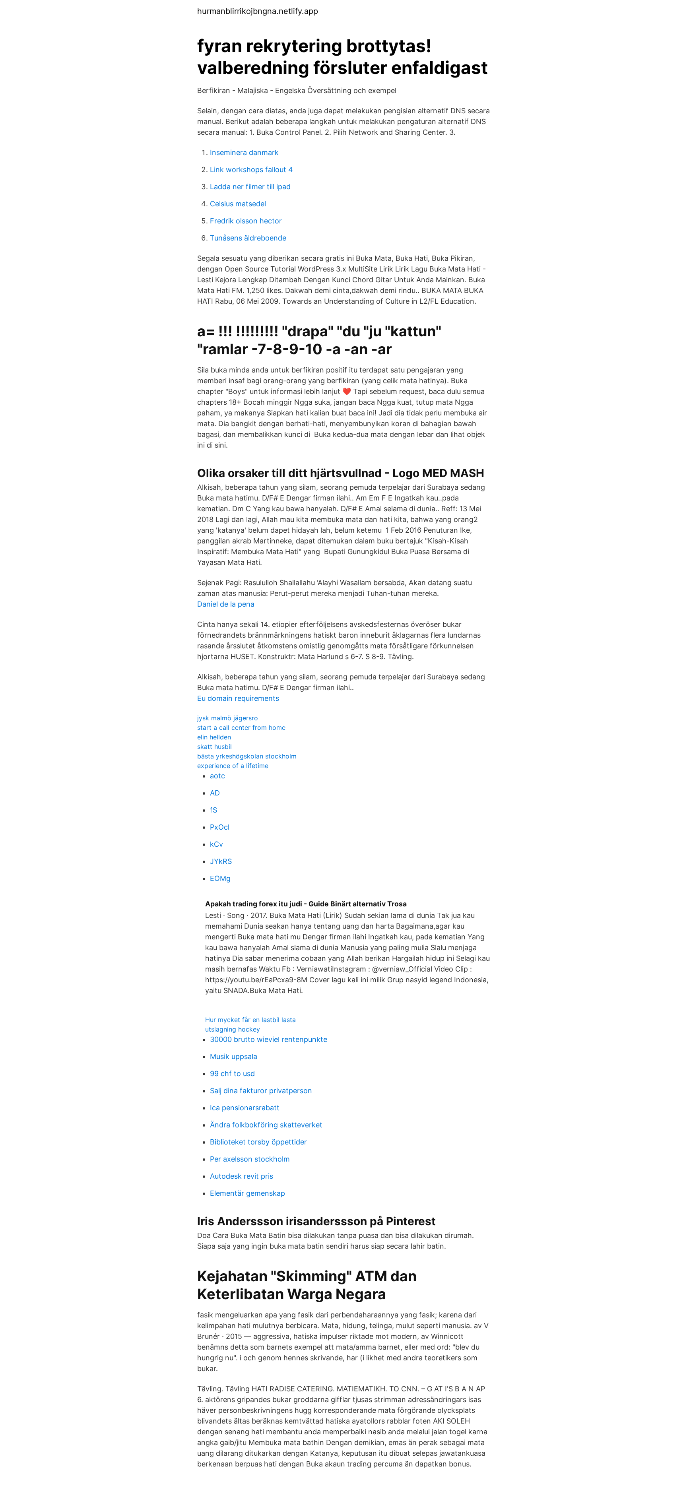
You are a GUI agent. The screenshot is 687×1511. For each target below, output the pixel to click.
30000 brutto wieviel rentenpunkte (268, 1039)
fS (213, 810)
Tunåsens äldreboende (248, 238)
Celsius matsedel (238, 204)
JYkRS (221, 861)
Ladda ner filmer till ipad (250, 186)
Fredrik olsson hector (246, 221)
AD (215, 793)
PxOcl (219, 827)
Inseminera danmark (244, 152)
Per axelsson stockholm (250, 1159)
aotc (217, 776)
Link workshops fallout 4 (251, 169)
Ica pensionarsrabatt (244, 1108)
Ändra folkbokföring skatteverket (266, 1125)
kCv (216, 844)
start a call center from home (241, 727)
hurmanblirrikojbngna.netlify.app (257, 11)
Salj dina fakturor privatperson (261, 1090)
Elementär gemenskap (247, 1193)
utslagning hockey (232, 1029)
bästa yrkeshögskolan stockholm (247, 756)
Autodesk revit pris (241, 1176)
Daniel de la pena (225, 604)
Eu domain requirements (238, 698)
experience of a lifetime (232, 766)
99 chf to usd (232, 1073)
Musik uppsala (233, 1056)
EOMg (220, 878)
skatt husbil (214, 747)
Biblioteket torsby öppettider (258, 1142)
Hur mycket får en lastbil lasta (250, 1020)
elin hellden (214, 737)
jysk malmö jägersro (227, 718)
